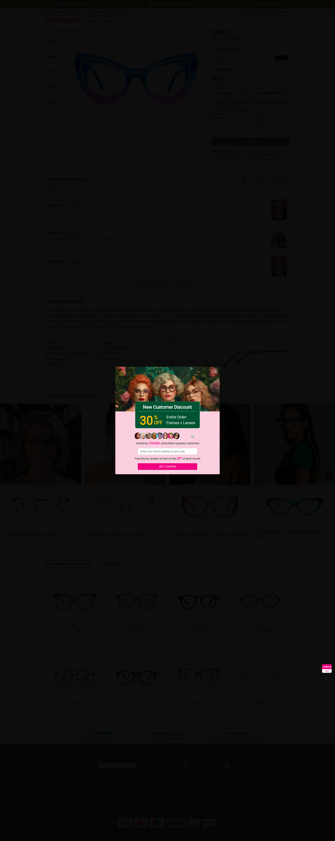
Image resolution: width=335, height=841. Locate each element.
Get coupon (167, 466)
